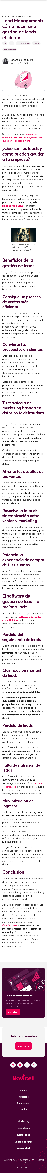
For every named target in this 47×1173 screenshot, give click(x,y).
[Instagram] (34, 1065)
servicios (12, 1012)
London (23, 1109)
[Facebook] (27, 1065)
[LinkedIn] (13, 1065)
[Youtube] (20, 1065)
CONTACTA (23, 1046)
